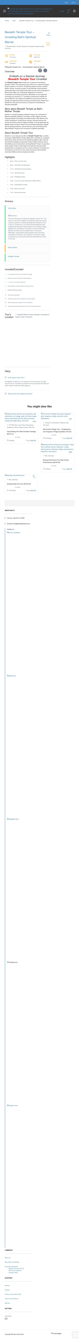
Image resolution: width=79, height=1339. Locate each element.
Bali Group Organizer (15, 1270)
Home (7, 21)
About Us (7, 1258)
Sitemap (7, 1303)
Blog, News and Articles (12, 1262)
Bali (14, 21)
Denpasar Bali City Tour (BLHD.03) (19, 484)
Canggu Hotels (13, 1272)
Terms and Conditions (11, 1299)
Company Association (11, 1266)
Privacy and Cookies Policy (13, 1294)
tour (22, 96)
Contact (7, 1290)
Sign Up (73, 2)
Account (7, 1285)
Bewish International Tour (16, 1268)
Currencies (8, 1316)
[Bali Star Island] (34, 421)
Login (66, 2)
